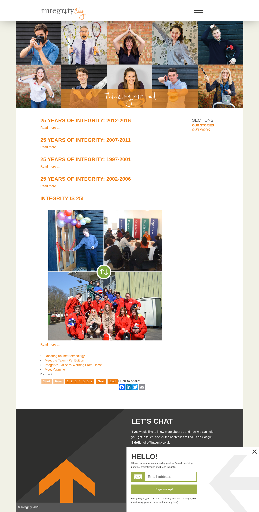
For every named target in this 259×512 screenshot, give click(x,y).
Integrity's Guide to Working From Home (73, 365)
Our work (201, 130)
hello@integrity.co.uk (156, 442)
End (113, 381)
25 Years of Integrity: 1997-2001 (85, 159)
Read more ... (50, 127)
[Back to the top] (246, 49)
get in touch (145, 437)
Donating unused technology (65, 356)
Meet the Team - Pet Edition (64, 360)
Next (101, 381)
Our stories (203, 125)
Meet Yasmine (55, 369)
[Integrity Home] (63, 18)
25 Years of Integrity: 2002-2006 (85, 179)
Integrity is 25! (62, 198)
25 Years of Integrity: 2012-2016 (85, 120)
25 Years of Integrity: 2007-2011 (85, 140)
